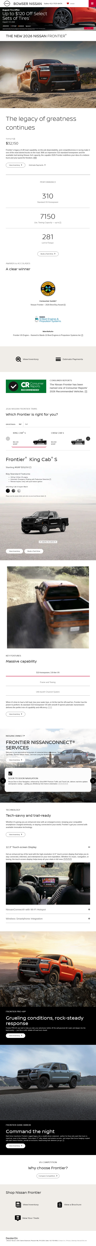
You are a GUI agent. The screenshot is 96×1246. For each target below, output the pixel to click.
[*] (30, 467)
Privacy (68, 1240)
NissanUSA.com (82, 1240)
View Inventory (14, 165)
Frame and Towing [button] (47, 682)
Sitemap (74, 1240)
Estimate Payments (36, 165)
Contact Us (62, 1240)
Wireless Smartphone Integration (24, 918)
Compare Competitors (47, 1176)
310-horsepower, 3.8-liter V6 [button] (47, 673)
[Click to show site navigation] (92, 3)
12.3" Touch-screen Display (21, 847)
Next (88, 439)
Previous (8, 439)
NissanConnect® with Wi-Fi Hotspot (26, 909)
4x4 (26, 424)
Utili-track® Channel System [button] (48, 692)
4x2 (20, 424)
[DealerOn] (12, 1238)
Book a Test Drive (47, 254)
